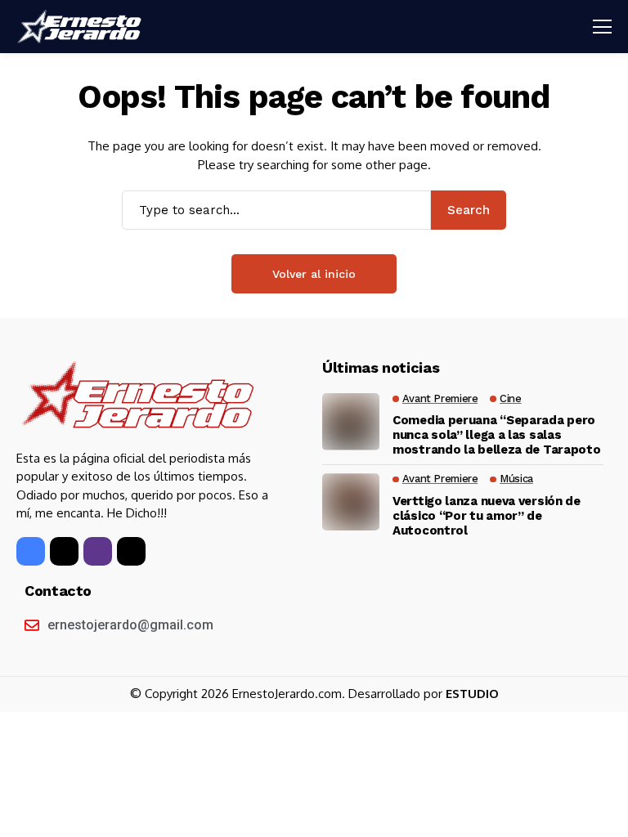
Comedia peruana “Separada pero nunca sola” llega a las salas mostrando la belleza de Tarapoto (496, 435)
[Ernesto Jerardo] (81, 27)
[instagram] (97, 551)
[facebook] (30, 551)
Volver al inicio (314, 273)
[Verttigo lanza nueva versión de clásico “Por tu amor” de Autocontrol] (350, 501)
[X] (64, 551)
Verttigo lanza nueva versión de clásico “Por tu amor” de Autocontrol (486, 516)
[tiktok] (131, 551)
